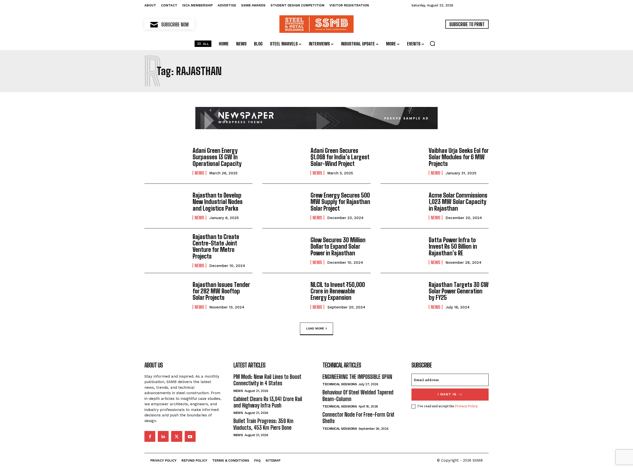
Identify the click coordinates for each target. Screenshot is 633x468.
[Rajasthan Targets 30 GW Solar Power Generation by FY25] (402, 295)
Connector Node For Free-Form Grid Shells (358, 417)
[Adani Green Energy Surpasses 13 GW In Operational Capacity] (166, 161)
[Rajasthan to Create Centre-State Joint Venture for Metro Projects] (166, 250)
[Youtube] (190, 436)
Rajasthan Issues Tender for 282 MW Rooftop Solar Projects (221, 291)
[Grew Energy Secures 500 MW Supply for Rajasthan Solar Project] (284, 206)
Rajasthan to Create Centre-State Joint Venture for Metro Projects (216, 246)
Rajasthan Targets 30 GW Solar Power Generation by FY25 (459, 291)
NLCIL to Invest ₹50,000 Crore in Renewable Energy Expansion (338, 291)
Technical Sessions (339, 384)
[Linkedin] (163, 436)
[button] (432, 43)
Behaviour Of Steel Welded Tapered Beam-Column (357, 395)
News (199, 173)
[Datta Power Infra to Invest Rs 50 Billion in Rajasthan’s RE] (402, 250)
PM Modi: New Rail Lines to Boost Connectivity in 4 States (267, 380)
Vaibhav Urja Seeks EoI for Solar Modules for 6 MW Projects (459, 157)
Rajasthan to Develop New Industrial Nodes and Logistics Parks (218, 202)
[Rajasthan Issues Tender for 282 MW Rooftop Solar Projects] (166, 295)
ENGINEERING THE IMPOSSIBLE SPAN (357, 376)
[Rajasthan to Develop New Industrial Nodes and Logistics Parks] (166, 206)
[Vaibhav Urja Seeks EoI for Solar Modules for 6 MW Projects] (402, 161)
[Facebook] (149, 436)
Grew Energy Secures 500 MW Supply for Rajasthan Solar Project (340, 202)
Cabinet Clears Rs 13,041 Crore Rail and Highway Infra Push (267, 402)
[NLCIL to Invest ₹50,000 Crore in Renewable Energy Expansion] (284, 295)
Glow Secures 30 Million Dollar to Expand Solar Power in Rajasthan (338, 246)
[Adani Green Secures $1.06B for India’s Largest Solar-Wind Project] (284, 161)
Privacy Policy (466, 406)
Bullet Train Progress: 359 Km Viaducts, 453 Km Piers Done (263, 424)
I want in (447, 394)
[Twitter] (176, 436)
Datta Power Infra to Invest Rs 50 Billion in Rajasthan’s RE (453, 246)
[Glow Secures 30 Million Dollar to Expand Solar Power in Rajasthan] (284, 250)
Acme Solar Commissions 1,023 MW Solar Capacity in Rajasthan (458, 202)
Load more (315, 328)
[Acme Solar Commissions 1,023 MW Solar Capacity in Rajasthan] (402, 206)
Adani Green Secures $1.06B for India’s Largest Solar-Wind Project (340, 157)
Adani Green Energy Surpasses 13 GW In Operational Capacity (217, 157)
